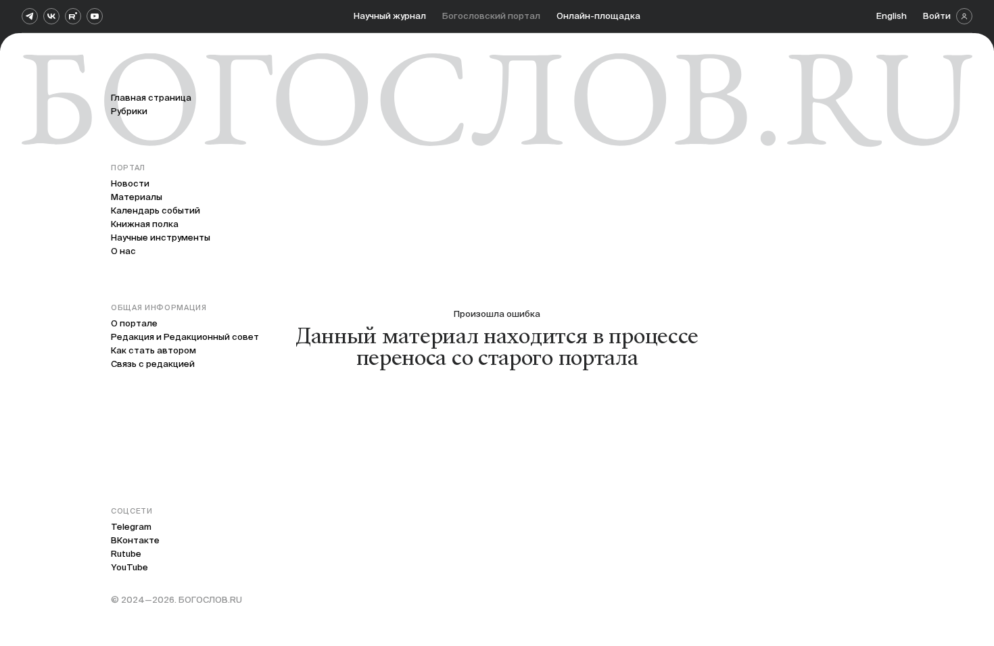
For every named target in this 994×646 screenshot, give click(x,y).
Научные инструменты (160, 237)
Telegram (131, 527)
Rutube (126, 554)
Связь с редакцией (153, 364)
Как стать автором (153, 350)
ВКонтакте (135, 540)
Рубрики (129, 111)
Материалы (136, 197)
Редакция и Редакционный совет (185, 337)
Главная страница (151, 98)
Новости (130, 183)
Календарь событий (155, 210)
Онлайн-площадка (598, 16)
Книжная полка (145, 224)
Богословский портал (491, 16)
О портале (134, 323)
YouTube (129, 567)
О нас (123, 251)
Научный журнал (390, 16)
